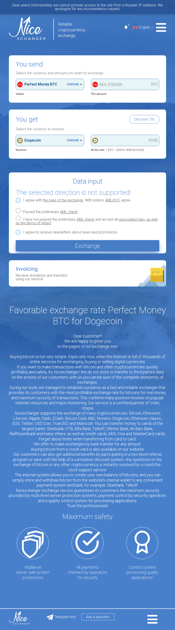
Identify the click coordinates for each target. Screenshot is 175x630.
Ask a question (98, 617)
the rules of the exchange (63, 200)
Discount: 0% (144, 119)
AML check (69, 212)
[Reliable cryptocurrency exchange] (27, 28)
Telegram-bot (64, 617)
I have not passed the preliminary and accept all (86, 221)
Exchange (87, 245)
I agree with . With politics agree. (77, 200)
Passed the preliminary (50, 212)
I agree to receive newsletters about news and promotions (70, 232)
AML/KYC (112, 200)
